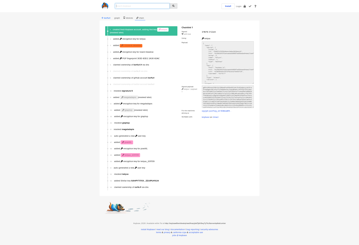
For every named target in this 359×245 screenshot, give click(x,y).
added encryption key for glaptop (129, 116)
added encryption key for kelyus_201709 (132, 161)
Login (238, 6)
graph (117, 17)
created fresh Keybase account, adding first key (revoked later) (138, 31)
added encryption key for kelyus (128, 38)
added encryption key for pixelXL (129, 148)
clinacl (215, 117)
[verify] (250, 6)
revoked (121, 90)
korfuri (107, 18)
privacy (167, 232)
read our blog (163, 229)
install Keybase (148, 229)
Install (228, 6)
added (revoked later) (130, 97)
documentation (178, 229)
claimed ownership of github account (132, 77)
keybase (206, 117)
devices (129, 17)
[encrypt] (245, 6)
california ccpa (179, 232)
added (125, 45)
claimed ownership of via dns (129, 64)
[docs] (255, 6)
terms (158, 232)
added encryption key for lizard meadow (131, 51)
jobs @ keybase (179, 235)
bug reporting (192, 229)
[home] (105, 5)
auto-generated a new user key (128, 135)
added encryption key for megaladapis (131, 103)
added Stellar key (134, 180)
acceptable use (196, 232)
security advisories (209, 229)
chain (141, 17)
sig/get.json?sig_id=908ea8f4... (217, 110)
